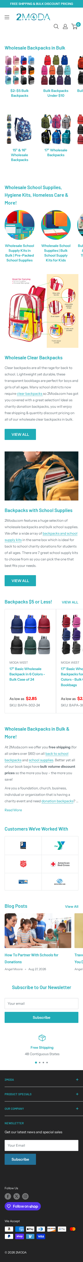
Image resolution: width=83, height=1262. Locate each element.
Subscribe (41, 1017)
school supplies (41, 760)
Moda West (18, 662)
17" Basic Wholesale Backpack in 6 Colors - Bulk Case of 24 (27, 674)
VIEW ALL (20, 434)
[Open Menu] (7, 17)
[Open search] (56, 26)
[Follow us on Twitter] (16, 1196)
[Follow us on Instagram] (25, 1196)
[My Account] (65, 26)
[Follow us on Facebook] (8, 1196)
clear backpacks (30, 393)
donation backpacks (57, 801)
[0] (74, 26)
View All (71, 906)
